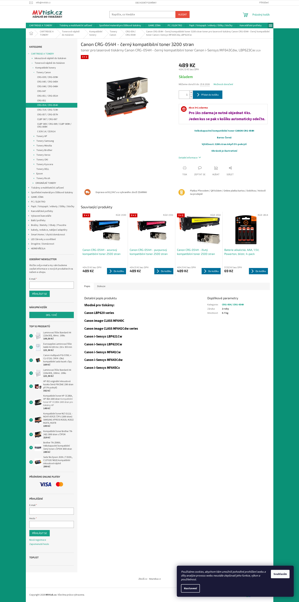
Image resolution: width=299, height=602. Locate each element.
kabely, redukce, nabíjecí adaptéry (49, 230)
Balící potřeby (38, 220)
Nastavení (190, 588)
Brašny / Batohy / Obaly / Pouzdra (48, 225)
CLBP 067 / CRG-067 (47, 119)
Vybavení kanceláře (41, 216)
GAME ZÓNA (37, 197)
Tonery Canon (43, 72)
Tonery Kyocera (44, 164)
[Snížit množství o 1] (191, 97)
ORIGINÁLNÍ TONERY (45, 183)
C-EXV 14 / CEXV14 (46, 131)
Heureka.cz (155, 579)
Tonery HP (41, 136)
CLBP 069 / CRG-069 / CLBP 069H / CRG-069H (54, 125)
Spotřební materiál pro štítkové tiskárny (52, 192)
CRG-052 (41, 100)
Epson (39, 173)
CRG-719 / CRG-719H (47, 110)
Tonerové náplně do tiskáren (50, 63)
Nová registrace (37, 540)
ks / (51, 314)
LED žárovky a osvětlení (43, 239)
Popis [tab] (87, 286)
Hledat (182, 14)
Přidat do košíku (210, 94)
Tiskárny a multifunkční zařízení (47, 188)
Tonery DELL (42, 169)
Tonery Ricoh (43, 178)
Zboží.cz (142, 579)
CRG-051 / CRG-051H (47, 96)
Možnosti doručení (223, 84)
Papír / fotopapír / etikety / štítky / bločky (52, 206)
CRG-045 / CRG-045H (47, 82)
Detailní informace (188, 157)
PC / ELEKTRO (38, 202)
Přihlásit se (39, 293)
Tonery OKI (42, 159)
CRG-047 (41, 91)
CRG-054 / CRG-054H (47, 105)
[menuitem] (41, 25)
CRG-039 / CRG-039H (47, 77)
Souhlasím (280, 574)
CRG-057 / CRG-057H (47, 114)
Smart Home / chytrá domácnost (48, 234)
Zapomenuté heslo (39, 544)
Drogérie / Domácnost (42, 244)
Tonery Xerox (43, 155)
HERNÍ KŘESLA (38, 248)
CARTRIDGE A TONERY (42, 54)
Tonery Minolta (44, 145)
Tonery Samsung (45, 141)
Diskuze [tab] (101, 286)
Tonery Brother (44, 150)
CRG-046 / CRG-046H (47, 86)
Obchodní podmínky (146, 2)
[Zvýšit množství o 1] (191, 93)
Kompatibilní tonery (45, 68)
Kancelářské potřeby (42, 211)
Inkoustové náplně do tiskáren (50, 58)
